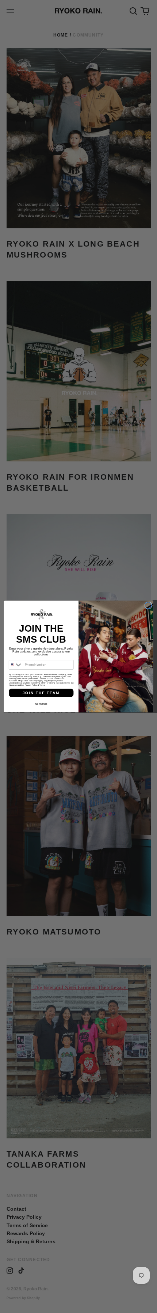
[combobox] (16, 664)
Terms (42, 685)
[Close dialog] (148, 605)
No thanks (41, 703)
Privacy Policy (31, 685)
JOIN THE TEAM (41, 693)
